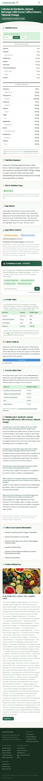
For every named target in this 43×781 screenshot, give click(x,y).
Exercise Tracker (22, 750)
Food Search (30, 734)
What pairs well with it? (27, 280)
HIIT (5, 401)
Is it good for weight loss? (11, 280)
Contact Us (5, 764)
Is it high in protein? (9, 283)
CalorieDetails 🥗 (7, 732)
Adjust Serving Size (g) (12, 34)
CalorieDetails (10, 3)
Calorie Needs (6, 753)
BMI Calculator (6, 750)
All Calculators (6, 748)
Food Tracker (21, 748)
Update (16, 37)
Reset (24, 37)
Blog (18, 757)
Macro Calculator (7, 757)
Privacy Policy (6, 766)
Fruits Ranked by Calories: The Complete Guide (19, 597)
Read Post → (8, 718)
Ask (37, 289)
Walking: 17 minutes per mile (12, 394)
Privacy (4, 778)
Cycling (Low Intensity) (11, 397)
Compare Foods (31, 739)
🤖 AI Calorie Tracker (23, 755)
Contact (9, 778)
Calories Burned (7, 755)
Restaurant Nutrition (32, 741)
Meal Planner (21, 753)
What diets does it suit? (24, 283)
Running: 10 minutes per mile (12, 390)
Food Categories (31, 737)
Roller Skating (8, 404)
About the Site (6, 769)
